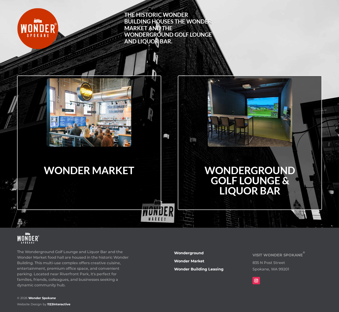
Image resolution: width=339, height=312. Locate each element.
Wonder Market (189, 261)
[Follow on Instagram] (256, 280)
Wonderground (189, 253)
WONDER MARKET (89, 170)
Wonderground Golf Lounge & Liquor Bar (250, 180)
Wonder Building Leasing (198, 269)
